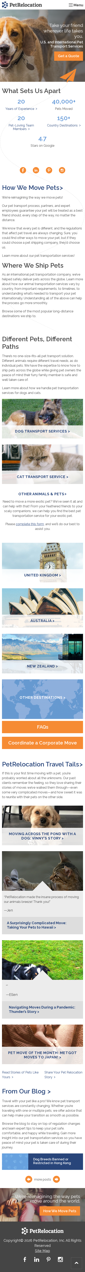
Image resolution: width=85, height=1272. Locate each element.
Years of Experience (19, 109)
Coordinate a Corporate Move (42, 743)
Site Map (42, 1251)
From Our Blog (24, 1091)
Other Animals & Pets (41, 494)
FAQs (42, 727)
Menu (78, 5)
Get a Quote (68, 56)
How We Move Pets (30, 187)
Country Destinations (62, 125)
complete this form (30, 524)
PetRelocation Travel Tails (40, 764)
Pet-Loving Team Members (21, 127)
